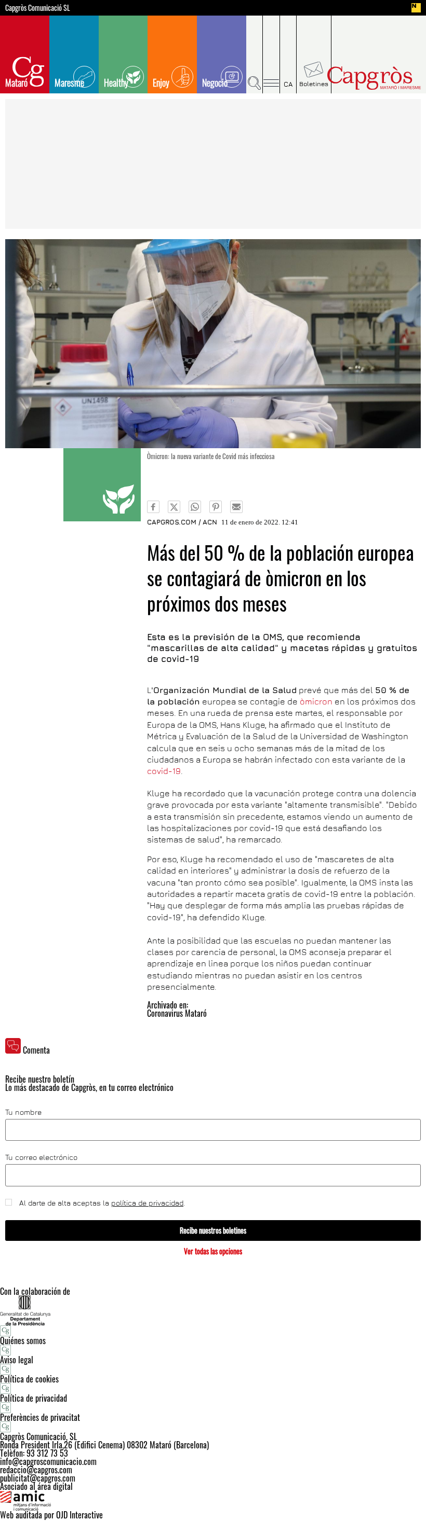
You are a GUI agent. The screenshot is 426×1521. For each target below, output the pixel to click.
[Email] (236, 507)
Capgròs (373, 78)
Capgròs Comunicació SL (37, 7)
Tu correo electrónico (41, 1157)
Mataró (16, 82)
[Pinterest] (215, 507)
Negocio (215, 82)
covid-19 (164, 771)
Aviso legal (16, 1359)
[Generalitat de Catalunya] (213, 1310)
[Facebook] (153, 507)
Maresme (69, 82)
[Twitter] (174, 507)
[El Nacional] (416, 7)
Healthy (116, 82)
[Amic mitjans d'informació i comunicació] (213, 1500)
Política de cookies (29, 1379)
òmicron (316, 701)
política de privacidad (147, 1202)
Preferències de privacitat (40, 1417)
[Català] (288, 54)
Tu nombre (23, 1112)
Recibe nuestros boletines (213, 1230)
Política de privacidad (33, 1398)
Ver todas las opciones (213, 1251)
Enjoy (161, 82)
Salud (102, 484)
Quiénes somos (23, 1340)
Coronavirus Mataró (177, 1013)
